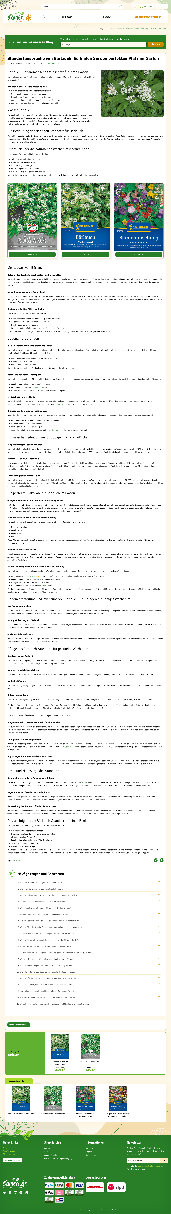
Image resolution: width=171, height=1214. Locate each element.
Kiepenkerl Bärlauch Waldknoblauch (60, 1063)
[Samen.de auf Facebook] (9, 1193)
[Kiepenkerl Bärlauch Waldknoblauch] (60, 1046)
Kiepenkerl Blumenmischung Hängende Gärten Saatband (118, 1115)
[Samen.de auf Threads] (28, 1193)
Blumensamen (9, 1154)
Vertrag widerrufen (12, 1160)
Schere (85, 782)
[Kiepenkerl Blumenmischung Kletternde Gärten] (85, 1098)
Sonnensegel (70, 747)
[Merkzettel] (135, 6)
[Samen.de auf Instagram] (15, 1193)
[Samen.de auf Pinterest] (20, 1193)
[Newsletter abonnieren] (164, 1160)
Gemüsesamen (9, 1151)
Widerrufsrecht (50, 1155)
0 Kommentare (53, 63)
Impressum (90, 1148)
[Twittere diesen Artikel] (157, 860)
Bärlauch (16, 860)
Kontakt (47, 1148)
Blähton (54, 430)
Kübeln (45, 585)
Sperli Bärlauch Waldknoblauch (90, 1062)
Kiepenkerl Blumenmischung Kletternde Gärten (85, 1115)
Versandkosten (80, 1210)
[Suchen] (121, 6)
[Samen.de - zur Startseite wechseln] (20, 16)
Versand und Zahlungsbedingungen (59, 1158)
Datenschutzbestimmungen (149, 1166)
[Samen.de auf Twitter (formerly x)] (4, 1193)
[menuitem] (82, 6)
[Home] (43, 16)
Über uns (89, 1152)
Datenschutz (91, 1155)
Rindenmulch (37, 387)
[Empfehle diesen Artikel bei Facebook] (162, 860)
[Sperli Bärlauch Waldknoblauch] (90, 1046)
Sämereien (7, 1148)
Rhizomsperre (29, 576)
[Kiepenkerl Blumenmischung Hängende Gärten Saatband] (118, 1098)
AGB (46, 1152)
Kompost (59, 404)
